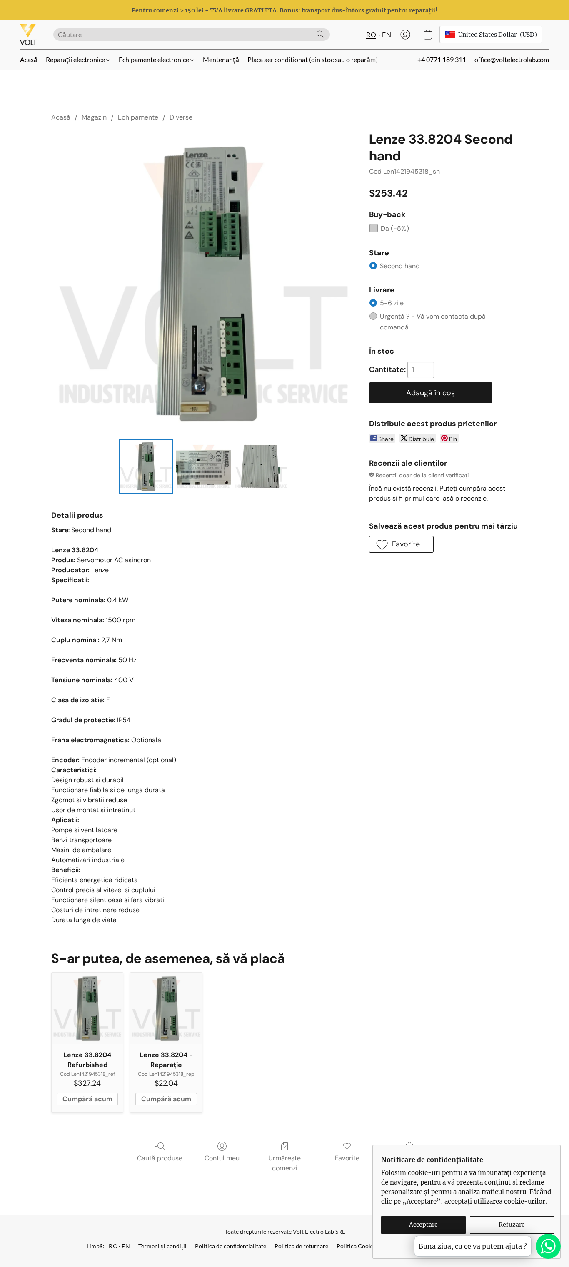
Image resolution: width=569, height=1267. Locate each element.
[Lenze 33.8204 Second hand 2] (261, 466)
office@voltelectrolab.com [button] (511, 59)
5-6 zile (392, 303)
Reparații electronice (76, 59)
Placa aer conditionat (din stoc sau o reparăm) (312, 59)
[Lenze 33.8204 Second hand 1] (203, 466)
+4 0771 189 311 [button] (441, 59)
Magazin (94, 117)
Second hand (400, 266)
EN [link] (126, 1246)
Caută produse (159, 1158)
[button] (28, 34)
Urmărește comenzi (284, 1163)
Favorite (347, 1158)
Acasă (28, 59)
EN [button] (386, 34)
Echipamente (138, 117)
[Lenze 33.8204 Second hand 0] (146, 466)
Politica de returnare (301, 1246)
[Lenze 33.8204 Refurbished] (87, 1008)
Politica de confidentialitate (230, 1246)
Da (395, 228)
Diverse (181, 117)
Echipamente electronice (154, 59)
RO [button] (371, 34)
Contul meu (222, 1158)
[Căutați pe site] (320, 34)
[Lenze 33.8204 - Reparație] (166, 1008)
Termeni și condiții (162, 1246)
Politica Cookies (358, 1246)
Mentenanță (221, 59)
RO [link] (113, 1246)
